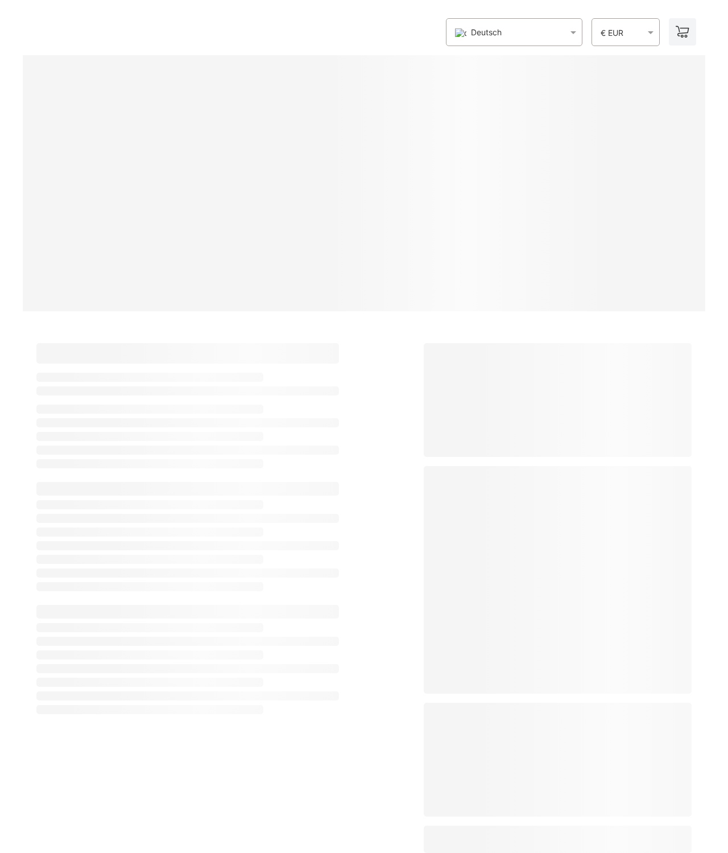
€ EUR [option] (612, 33)
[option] (478, 33)
